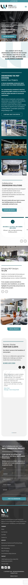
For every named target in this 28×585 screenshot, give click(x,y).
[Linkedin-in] (9, 567)
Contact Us (4, 537)
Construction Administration (8, 545)
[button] (25, 6)
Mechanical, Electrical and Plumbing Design (11, 543)
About (2, 529)
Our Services (4, 532)
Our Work (3, 534)
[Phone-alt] (2, 567)
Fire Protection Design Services (8, 553)
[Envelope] (6, 567)
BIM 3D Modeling (5, 548)
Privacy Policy (14, 576)
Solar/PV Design (5, 551)
